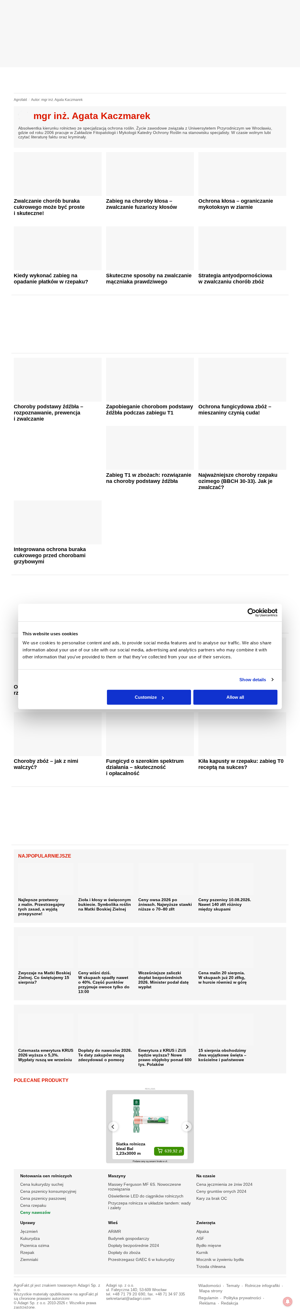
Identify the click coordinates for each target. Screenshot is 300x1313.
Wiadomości (209, 1285)
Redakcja (229, 1303)
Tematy (233, 1285)
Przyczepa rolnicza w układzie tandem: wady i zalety (149, 1205)
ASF (200, 1238)
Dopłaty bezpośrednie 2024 (133, 1245)
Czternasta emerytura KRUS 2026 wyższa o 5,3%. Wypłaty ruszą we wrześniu (45, 1055)
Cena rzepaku (33, 1205)
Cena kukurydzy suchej (41, 1184)
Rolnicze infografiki (262, 1285)
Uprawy (27, 1222)
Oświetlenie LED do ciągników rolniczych (145, 1196)
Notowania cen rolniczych (46, 1175)
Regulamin (208, 1298)
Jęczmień (29, 1231)
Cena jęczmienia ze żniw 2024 (224, 1184)
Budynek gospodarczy (128, 1238)
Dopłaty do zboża (124, 1252)
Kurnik (202, 1252)
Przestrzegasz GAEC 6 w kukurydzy (141, 1259)
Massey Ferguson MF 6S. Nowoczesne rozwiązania (144, 1186)
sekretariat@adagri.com (128, 1298)
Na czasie (205, 1175)
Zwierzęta (205, 1222)
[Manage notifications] (287, 1301)
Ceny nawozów (35, 1212)
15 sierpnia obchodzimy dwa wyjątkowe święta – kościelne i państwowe (222, 1055)
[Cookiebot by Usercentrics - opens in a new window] (251, 612)
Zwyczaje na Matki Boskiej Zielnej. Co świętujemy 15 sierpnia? (44, 977)
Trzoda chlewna (211, 1266)
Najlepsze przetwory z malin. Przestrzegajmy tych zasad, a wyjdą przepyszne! (41, 906)
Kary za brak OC (211, 1198)
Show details (252, 679)
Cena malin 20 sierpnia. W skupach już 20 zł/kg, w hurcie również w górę (222, 977)
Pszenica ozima (34, 1245)
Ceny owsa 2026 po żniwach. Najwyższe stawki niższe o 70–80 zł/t (165, 904)
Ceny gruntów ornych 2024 (221, 1191)
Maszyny (117, 1175)
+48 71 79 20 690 (128, 1294)
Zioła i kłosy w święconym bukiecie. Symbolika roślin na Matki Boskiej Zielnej (104, 904)
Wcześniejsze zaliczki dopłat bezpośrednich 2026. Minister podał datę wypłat (163, 979)
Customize (146, 697)
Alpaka (202, 1231)
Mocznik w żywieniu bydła (220, 1259)
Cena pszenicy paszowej (43, 1198)
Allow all (235, 697)
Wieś (113, 1222)
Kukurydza (30, 1238)
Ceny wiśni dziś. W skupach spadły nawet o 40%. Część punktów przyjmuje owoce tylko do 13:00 (103, 982)
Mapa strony (210, 1291)
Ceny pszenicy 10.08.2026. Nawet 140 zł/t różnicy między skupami (224, 904)
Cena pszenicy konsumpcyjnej (48, 1191)
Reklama (207, 1303)
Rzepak (27, 1252)
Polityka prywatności (242, 1298)
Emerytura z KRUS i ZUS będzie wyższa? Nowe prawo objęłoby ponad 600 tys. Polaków (165, 1057)
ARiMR (114, 1231)
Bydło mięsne (208, 1245)
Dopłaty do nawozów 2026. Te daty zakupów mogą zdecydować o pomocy (105, 1055)
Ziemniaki (29, 1259)
